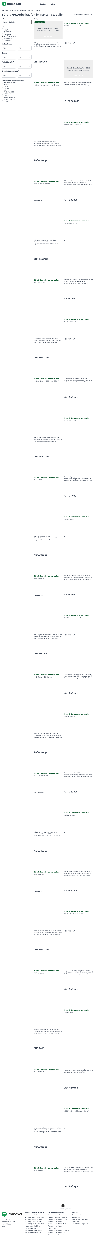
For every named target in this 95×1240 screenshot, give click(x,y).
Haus (6, 29)
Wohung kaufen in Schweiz (34, 1217)
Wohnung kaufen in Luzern (34, 1224)
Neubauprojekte (10, 82)
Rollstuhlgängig (9, 99)
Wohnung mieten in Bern (57, 1224)
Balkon (6, 84)
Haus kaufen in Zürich (33, 1226)
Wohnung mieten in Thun (57, 1235)
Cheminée (7, 94)
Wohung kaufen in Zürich (34, 1219)
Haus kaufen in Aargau (33, 1233)
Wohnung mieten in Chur (57, 1233)
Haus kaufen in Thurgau (33, 1230)
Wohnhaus (8, 38)
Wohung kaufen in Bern (33, 1222)
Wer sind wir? (76, 1215)
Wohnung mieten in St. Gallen (58, 1230)
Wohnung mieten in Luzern (58, 1222)
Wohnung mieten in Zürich (57, 1219)
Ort (3, 18)
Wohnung (7, 31)
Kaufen (8, 10)
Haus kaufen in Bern (32, 1228)
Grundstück (8, 40)
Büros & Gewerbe (20, 10)
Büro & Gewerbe (10, 36)
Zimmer (7, 33)
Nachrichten (76, 1217)
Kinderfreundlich (10, 97)
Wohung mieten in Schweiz (57, 1217)
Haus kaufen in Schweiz (33, 1215)
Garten (6, 86)
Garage (6, 95)
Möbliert (7, 101)
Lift (5, 90)
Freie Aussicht (9, 92)
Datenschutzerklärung (80, 1219)
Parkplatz (7, 34)
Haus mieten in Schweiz (56, 1215)
